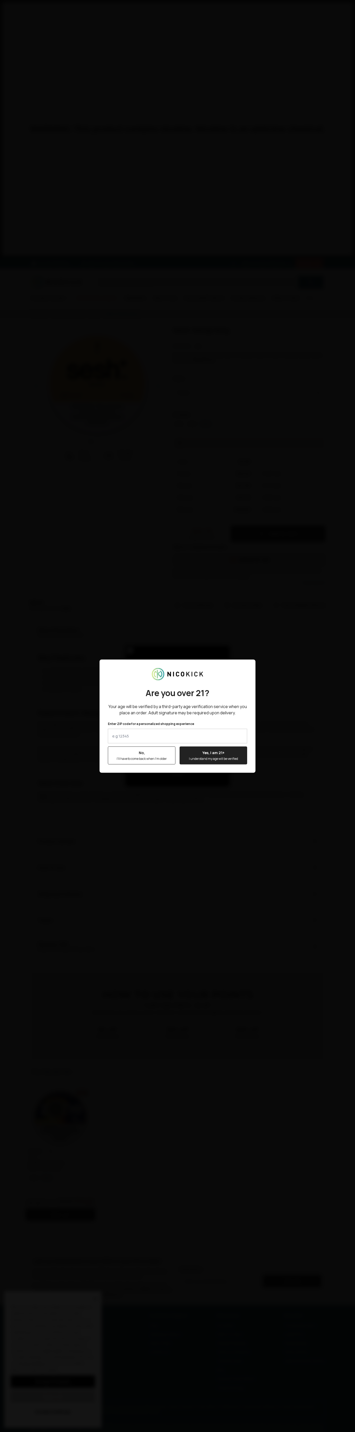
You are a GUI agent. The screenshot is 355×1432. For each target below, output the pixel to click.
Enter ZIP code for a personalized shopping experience (151, 723)
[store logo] (177, 674)
